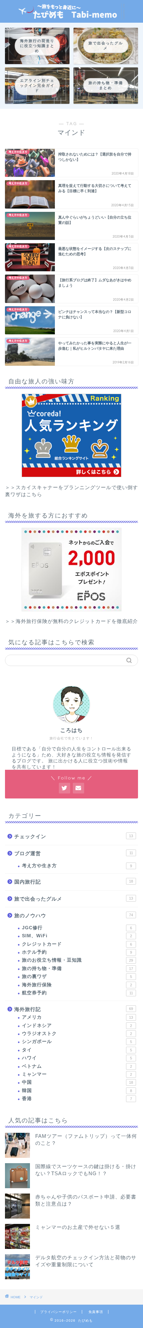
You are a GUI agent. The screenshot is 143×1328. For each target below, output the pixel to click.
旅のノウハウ (73, 915)
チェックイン (73, 836)
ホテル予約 (77, 952)
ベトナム (77, 1066)
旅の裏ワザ (77, 976)
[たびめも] (71, 17)
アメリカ (77, 1017)
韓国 (77, 1090)
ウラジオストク (77, 1033)
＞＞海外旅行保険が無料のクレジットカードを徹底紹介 (71, 621)
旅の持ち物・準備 (77, 968)
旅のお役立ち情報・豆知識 (77, 960)
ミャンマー (77, 1074)
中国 (77, 1082)
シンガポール (77, 1041)
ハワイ (77, 1057)
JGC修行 (77, 927)
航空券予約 (77, 992)
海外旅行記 (73, 1009)
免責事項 (95, 1312)
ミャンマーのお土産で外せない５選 (77, 1227)
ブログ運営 (73, 853)
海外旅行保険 (77, 984)
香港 (77, 1098)
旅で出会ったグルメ (73, 899)
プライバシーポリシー (58, 1312)
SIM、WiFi (77, 935)
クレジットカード (77, 944)
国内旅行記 (73, 882)
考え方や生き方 (77, 865)
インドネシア (77, 1025)
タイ (77, 1049)
